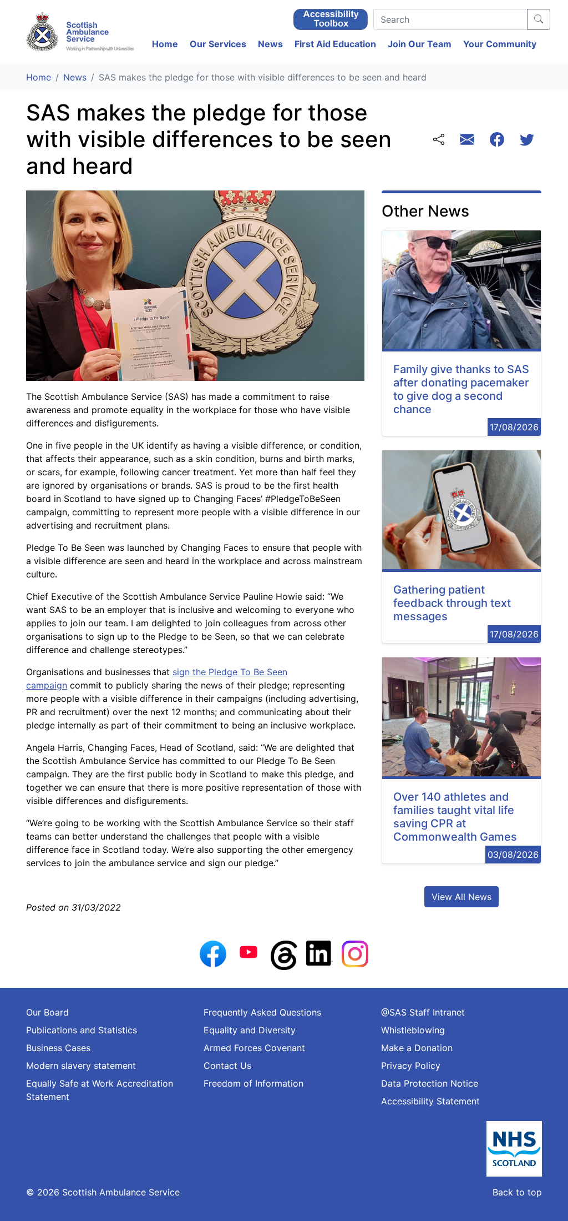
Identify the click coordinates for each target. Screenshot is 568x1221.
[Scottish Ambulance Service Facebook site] (213, 952)
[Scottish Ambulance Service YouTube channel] (248, 951)
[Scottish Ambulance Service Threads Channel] (284, 954)
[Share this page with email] (467, 140)
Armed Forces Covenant (254, 1047)
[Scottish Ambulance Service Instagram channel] (355, 952)
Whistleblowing (413, 1030)
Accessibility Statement (430, 1101)
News (270, 43)
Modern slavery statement (81, 1065)
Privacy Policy (410, 1065)
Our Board (47, 1012)
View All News (461, 896)
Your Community (499, 43)
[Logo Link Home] (81, 32)
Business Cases (58, 1047)
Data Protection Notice (429, 1083)
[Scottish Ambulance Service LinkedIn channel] (319, 952)
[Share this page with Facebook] (497, 140)
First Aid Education (335, 43)
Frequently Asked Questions (262, 1012)
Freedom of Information (253, 1083)
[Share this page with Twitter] (527, 140)
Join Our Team (420, 43)
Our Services (218, 43)
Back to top (517, 1192)
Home (165, 43)
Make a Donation (417, 1047)
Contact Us (227, 1065)
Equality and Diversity (250, 1030)
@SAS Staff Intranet (423, 1012)
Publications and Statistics (81, 1030)
